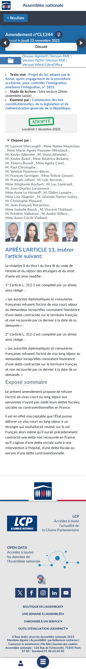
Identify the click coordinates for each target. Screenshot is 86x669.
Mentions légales (17, 640)
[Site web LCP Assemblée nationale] (43, 523)
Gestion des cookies (65, 644)
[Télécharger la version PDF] (59, 35)
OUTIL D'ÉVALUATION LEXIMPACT (41, 628)
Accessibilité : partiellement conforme (54, 640)
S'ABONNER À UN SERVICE (42, 621)
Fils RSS (46, 644)
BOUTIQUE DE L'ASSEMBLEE (42, 607)
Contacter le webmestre (23, 644)
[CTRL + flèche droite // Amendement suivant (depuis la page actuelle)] (81, 43)
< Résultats (15, 18)
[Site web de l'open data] (43, 554)
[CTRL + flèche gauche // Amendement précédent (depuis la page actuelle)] (5, 43)
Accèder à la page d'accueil (6, 5)
